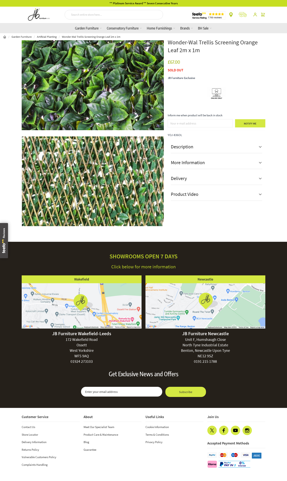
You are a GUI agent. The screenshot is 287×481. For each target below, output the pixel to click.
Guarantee (90, 449)
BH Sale (203, 28)
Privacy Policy (153, 442)
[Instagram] (247, 430)
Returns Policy (30, 449)
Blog (86, 442)
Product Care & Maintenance (101, 434)
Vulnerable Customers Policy (39, 457)
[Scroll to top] (276, 454)
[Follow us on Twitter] (212, 430)
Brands (185, 28)
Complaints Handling (35, 465)
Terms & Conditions (157, 434)
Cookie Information (157, 427)
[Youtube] (235, 430)
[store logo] (38, 15)
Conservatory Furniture (123, 28)
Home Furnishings (160, 28)
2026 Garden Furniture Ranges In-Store (172, 3)
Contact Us (28, 427)
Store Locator (30, 434)
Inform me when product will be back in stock (195, 115)
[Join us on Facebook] (223, 430)
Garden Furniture (87, 28)
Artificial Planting (47, 37)
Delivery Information (34, 442)
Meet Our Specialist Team (99, 427)
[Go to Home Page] (4, 37)
